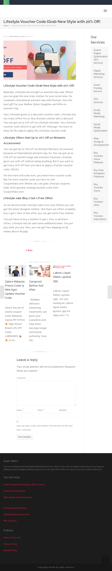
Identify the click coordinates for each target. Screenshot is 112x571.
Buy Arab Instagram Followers (99, 173)
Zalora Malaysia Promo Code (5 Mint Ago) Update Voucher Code (15, 289)
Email (40, 410)
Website (63, 410)
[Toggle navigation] (105, 10)
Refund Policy (10, 550)
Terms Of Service (12, 537)
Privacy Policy (10, 544)
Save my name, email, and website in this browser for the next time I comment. (45, 428)
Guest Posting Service (98, 88)
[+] (15, 271)
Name (19, 410)
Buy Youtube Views (98, 187)
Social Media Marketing (99, 113)
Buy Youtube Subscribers (100, 216)
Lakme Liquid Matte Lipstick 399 (62, 276)
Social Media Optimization (100, 127)
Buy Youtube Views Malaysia (98, 157)
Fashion (29, 36)
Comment (21, 378)
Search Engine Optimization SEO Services (100, 56)
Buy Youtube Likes (98, 201)
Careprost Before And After (36, 285)
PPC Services (98, 101)
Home (6, 26)
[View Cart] (97, 10)
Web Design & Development (100, 141)
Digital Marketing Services (99, 73)
